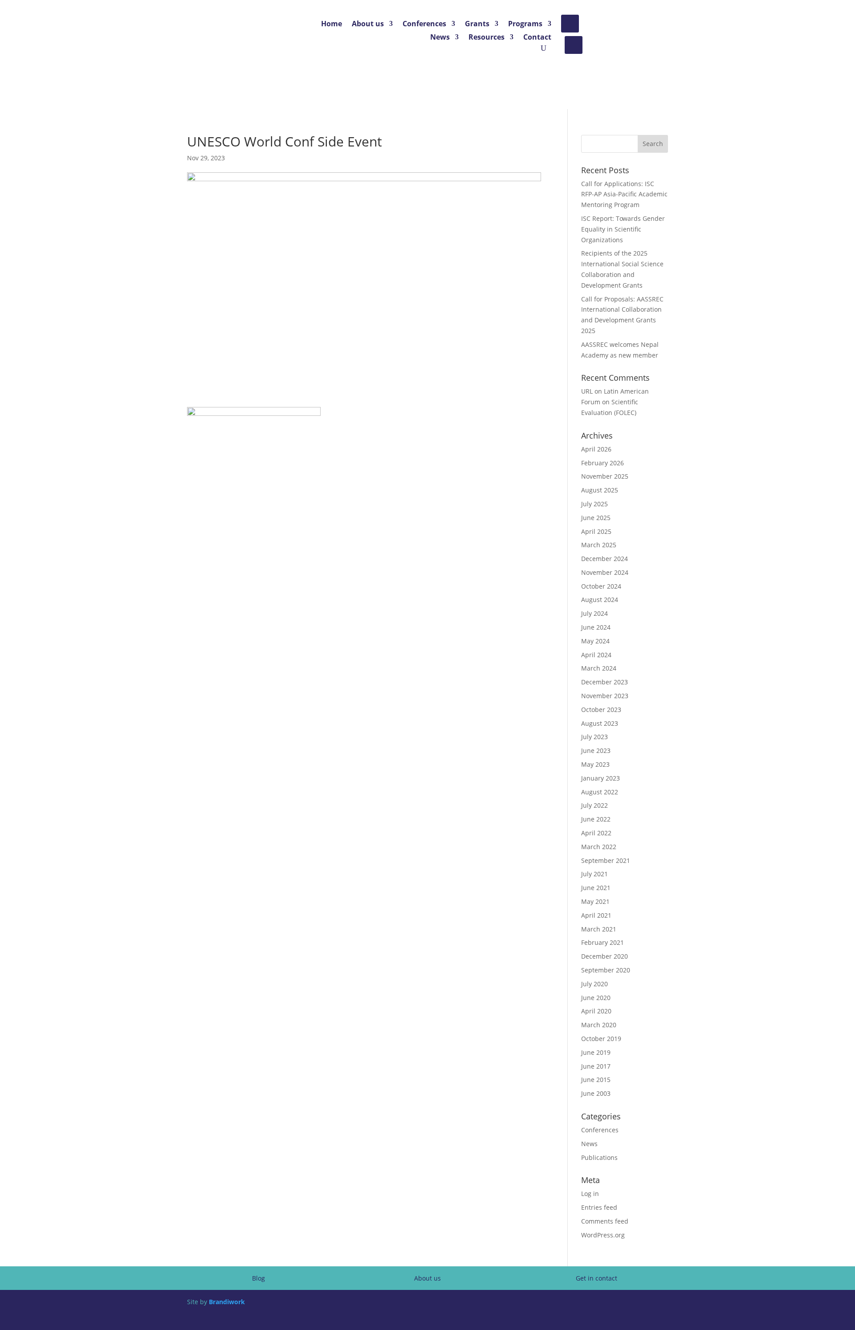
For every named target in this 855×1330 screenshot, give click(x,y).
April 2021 (596, 915)
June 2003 (596, 1093)
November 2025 (604, 476)
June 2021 (596, 887)
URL (587, 391)
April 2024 (596, 655)
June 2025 (596, 517)
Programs (525, 24)
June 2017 (596, 1066)
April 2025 (596, 531)
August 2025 (599, 490)
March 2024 (598, 668)
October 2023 (601, 709)
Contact (537, 38)
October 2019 (601, 1038)
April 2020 (596, 1011)
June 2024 (596, 627)
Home (331, 24)
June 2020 (596, 997)
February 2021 (602, 942)
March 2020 (598, 1025)
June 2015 (596, 1079)
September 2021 (605, 860)
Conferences (424, 24)
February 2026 (602, 463)
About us (368, 24)
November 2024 (604, 572)
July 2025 (594, 504)
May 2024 (595, 641)
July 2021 (594, 874)
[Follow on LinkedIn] (573, 45)
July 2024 (594, 613)
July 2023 (594, 736)
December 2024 (604, 558)
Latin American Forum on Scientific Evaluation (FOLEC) (615, 402)
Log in (590, 1193)
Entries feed (599, 1207)
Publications (599, 1157)
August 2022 (599, 792)
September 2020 (605, 970)
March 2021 (598, 929)
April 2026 (596, 449)
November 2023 (604, 695)
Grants (477, 24)
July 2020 (594, 984)
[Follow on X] (570, 24)
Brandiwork (227, 1301)
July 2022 (594, 805)
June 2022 (596, 819)
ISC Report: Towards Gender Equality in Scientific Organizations (623, 229)
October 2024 (601, 586)
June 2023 (596, 750)
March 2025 (598, 545)
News (440, 38)
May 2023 (595, 764)
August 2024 (599, 599)
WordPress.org (603, 1235)
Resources (486, 38)
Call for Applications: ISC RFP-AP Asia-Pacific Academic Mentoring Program (624, 194)
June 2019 (596, 1052)
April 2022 (596, 833)
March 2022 (598, 846)
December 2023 (604, 682)
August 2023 (599, 723)
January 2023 (600, 778)
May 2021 (595, 901)
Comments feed (604, 1221)
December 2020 (604, 956)
